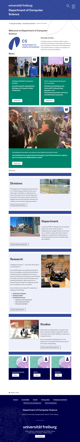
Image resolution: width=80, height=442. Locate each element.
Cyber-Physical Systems (22, 302)
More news (12, 170)
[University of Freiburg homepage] (20, 6)
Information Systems (21, 304)
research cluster (18, 295)
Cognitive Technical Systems (23, 300)
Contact (15, 399)
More (15, 375)
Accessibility (25, 399)
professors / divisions (19, 293)
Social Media (40, 436)
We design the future (47, 38)
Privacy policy (45, 399)
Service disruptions (51, 403)
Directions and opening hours (32, 403)
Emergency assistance (60, 399)
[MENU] (73, 5)
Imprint (35, 399)
